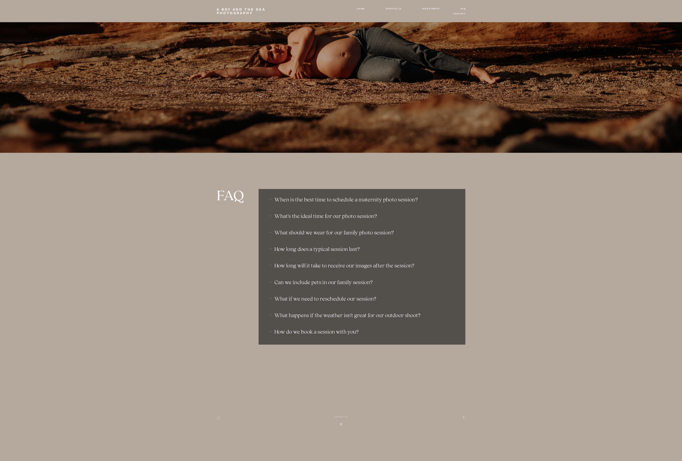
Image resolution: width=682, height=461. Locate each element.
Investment (431, 8)
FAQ (463, 8)
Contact (459, 13)
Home (361, 8)
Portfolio (394, 8)
